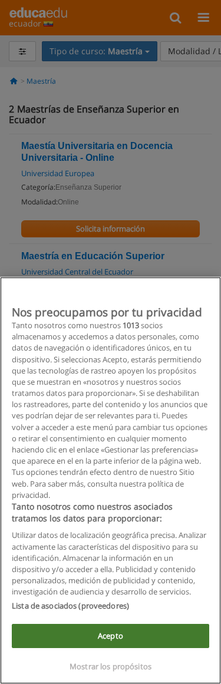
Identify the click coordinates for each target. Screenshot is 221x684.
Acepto (110, 635)
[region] (110, 480)
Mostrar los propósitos (110, 666)
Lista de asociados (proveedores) (70, 605)
